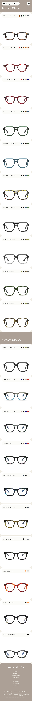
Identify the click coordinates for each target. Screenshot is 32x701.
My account (16, 677)
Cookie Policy (16, 673)
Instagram (17, 681)
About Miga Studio (16, 675)
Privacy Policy (16, 671)
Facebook (17, 683)
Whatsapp (17, 685)
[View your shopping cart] (29, 3)
